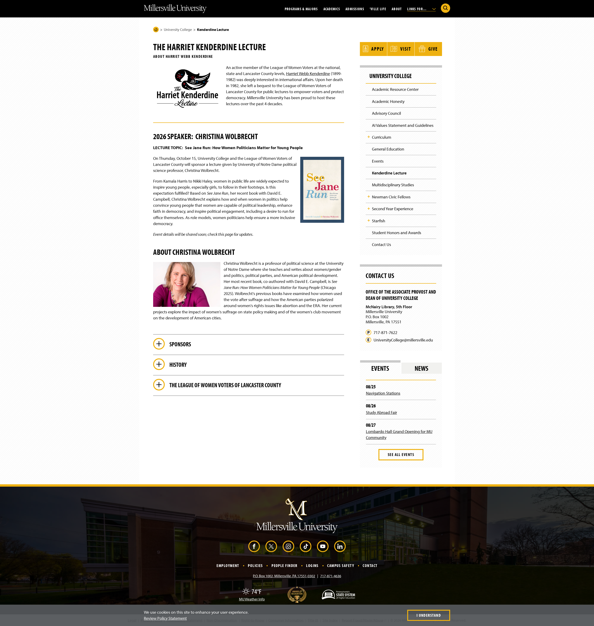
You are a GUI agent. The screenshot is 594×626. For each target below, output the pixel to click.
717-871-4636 (330, 576)
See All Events (401, 454)
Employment (227, 565)
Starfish (378, 220)
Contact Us (381, 244)
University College (178, 29)
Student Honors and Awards (396, 232)
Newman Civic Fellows (391, 197)
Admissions (354, 8)
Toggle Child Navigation (369, 137)
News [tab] (421, 368)
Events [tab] (380, 368)
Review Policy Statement (165, 618)
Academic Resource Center (395, 89)
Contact (370, 565)
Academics (331, 8)
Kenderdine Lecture (389, 173)
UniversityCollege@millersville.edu (403, 340)
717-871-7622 (385, 332)
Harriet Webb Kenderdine (308, 73)
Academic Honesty (388, 101)
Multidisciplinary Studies (393, 184)
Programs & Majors (301, 8)
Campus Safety (340, 565)
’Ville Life (378, 8)
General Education (388, 149)
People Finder (284, 565)
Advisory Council (386, 113)
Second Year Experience (392, 208)
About (397, 8)
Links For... (417, 8)
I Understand (428, 615)
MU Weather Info (252, 599)
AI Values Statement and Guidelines (402, 125)
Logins (312, 565)
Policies (255, 565)
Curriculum (381, 137)
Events (378, 161)
